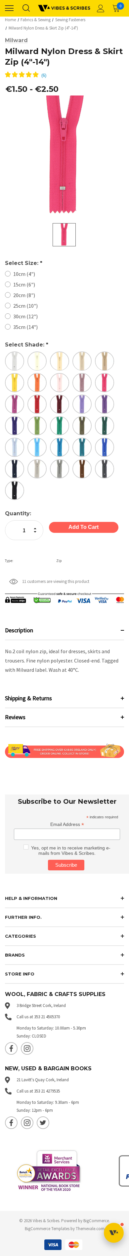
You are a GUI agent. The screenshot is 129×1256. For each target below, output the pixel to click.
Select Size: (23, 263)
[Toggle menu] (9, 8)
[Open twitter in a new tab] (43, 1122)
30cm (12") (25, 316)
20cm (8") (24, 295)
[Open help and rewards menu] (114, 1233)
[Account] (100, 8)
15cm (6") (24, 284)
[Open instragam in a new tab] (27, 1048)
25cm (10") (25, 305)
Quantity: (18, 513)
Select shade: (26, 345)
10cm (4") (24, 274)
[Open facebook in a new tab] (11, 1048)
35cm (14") (25, 327)
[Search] (26, 8)
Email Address (67, 824)
